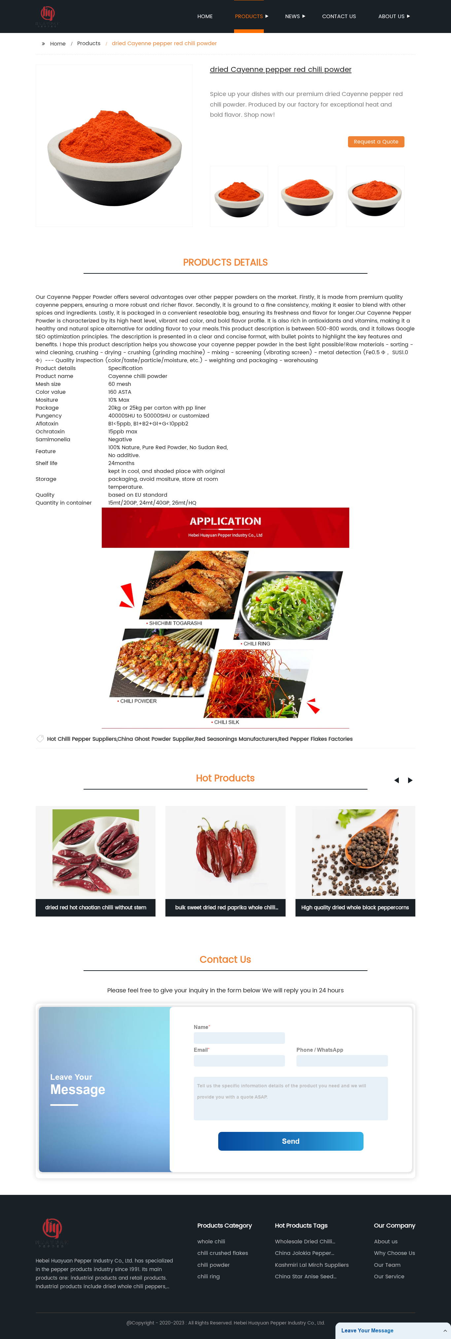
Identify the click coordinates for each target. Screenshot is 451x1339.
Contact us (339, 16)
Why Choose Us (394, 1253)
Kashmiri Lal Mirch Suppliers (312, 1265)
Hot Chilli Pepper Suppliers (82, 739)
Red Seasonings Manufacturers (236, 739)
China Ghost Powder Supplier (156, 739)
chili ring (208, 1277)
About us (391, 16)
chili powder (213, 1265)
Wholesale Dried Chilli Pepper (303, 1242)
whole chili (211, 1242)
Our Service (389, 1276)
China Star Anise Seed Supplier (304, 1277)
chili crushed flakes (222, 1253)
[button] (396, 780)
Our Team (387, 1265)
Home (205, 16)
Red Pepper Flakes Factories (315, 739)
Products (249, 16)
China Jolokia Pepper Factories (303, 1253)
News (292, 16)
